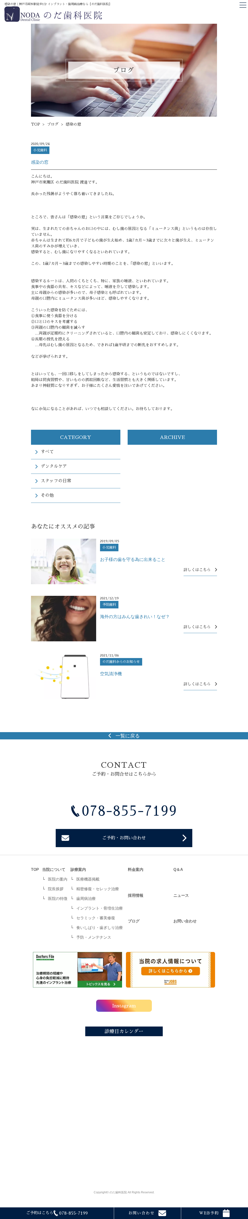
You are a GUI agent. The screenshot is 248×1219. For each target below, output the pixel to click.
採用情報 (135, 895)
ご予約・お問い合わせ (124, 838)
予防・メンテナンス (93, 937)
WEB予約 (209, 1213)
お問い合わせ (141, 1213)
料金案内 (135, 869)
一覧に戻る (128, 735)
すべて (47, 452)
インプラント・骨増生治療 (99, 908)
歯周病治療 (86, 899)
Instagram (124, 1006)
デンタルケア (54, 466)
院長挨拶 (55, 889)
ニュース (181, 895)
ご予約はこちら (57, 1213)
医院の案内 (57, 879)
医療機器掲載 (88, 879)
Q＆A (178, 869)
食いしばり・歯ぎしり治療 (99, 928)
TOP (35, 124)
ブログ (53, 124)
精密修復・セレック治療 (97, 889)
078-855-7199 (129, 811)
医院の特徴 (57, 899)
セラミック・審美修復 (95, 918)
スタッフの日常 (56, 481)
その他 (47, 495)
